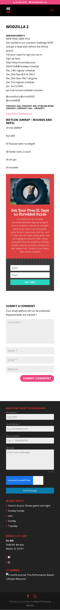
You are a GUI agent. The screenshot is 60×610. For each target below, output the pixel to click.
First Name (12, 412)
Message (10, 448)
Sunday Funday (16, 510)
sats (10, 515)
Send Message (30, 490)
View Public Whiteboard (19, 113)
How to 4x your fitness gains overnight (29, 505)
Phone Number (13, 436)
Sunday (12, 521)
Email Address (13, 424)
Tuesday (12, 526)
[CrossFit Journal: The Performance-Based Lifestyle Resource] (30, 578)
